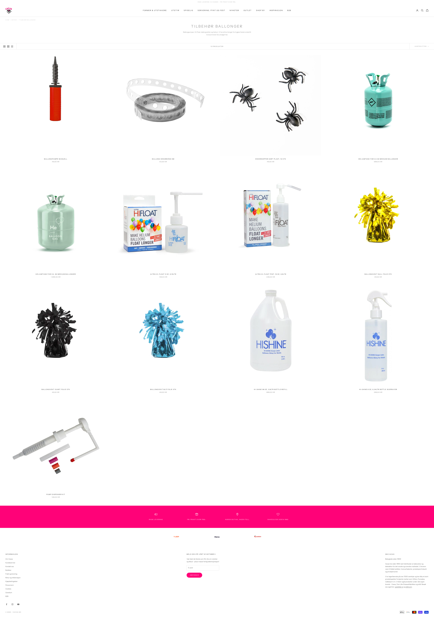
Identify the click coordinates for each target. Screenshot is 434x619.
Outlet (248, 10)
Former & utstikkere (155, 10)
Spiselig (188, 10)
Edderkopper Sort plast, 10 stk (270, 159)
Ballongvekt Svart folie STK (56, 389)
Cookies (8, 589)
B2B (289, 10)
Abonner (194, 575)
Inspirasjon (276, 10)
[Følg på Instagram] (12, 604)
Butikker (8, 570)
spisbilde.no (399, 587)
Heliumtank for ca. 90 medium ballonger (56, 274)
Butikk (14, 20)
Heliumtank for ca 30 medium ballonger (378, 159)
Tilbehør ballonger (27, 20)
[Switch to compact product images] (12, 46)
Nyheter (234, 10)
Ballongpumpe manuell (55, 159)
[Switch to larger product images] (4, 46)
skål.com (409, 587)
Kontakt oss (9, 566)
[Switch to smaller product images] (8, 46)
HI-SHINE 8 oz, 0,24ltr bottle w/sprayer (378, 389)
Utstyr (175, 10)
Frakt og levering (11, 574)
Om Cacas (9, 559)
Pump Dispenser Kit (55, 494)
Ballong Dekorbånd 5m (163, 159)
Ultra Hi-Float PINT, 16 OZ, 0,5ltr (270, 274)
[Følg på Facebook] (6, 604)
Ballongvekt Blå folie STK (163, 389)
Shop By (260, 10)
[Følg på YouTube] (18, 604)
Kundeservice (10, 563)
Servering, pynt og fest (211, 10)
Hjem (7, 20)
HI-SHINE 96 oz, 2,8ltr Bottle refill (271, 389)
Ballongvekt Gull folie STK (378, 274)
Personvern (9, 585)
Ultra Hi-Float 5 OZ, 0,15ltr (163, 274)
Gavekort (8, 593)
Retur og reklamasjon (12, 578)
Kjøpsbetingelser (11, 581)
